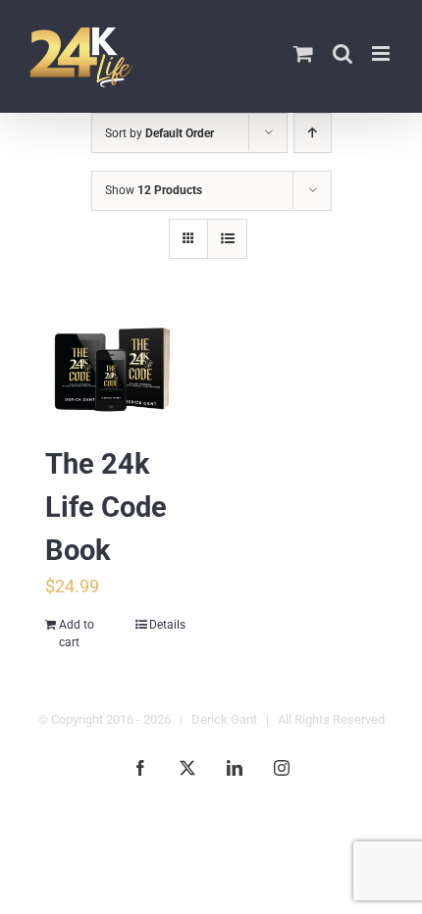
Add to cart (76, 633)
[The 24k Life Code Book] (115, 370)
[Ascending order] (312, 133)
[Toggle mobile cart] (303, 53)
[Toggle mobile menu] (382, 53)
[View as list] (227, 239)
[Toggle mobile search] (342, 53)
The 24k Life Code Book (106, 507)
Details (167, 625)
